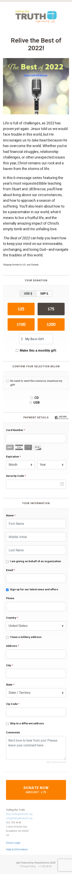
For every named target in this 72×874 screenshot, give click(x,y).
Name (10, 515)
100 (22, 324)
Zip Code (12, 703)
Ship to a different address (27, 723)
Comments (13, 732)
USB (36, 402)
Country (12, 617)
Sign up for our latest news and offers (34, 589)
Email (10, 570)
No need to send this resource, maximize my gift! (36, 382)
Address (12, 645)
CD (36, 398)
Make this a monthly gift (38, 350)
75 (52, 309)
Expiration (13, 456)
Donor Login (13, 842)
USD (27, 293)
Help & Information (17, 849)
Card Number (15, 430)
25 (22, 309)
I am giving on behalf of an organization (35, 561)
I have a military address (26, 637)
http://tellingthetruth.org (19, 814)
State (10, 684)
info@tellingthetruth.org (19, 818)
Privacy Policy (28, 866)
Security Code (16, 475)
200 (52, 324)
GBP (43, 293)
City (9, 665)
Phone (10, 598)
